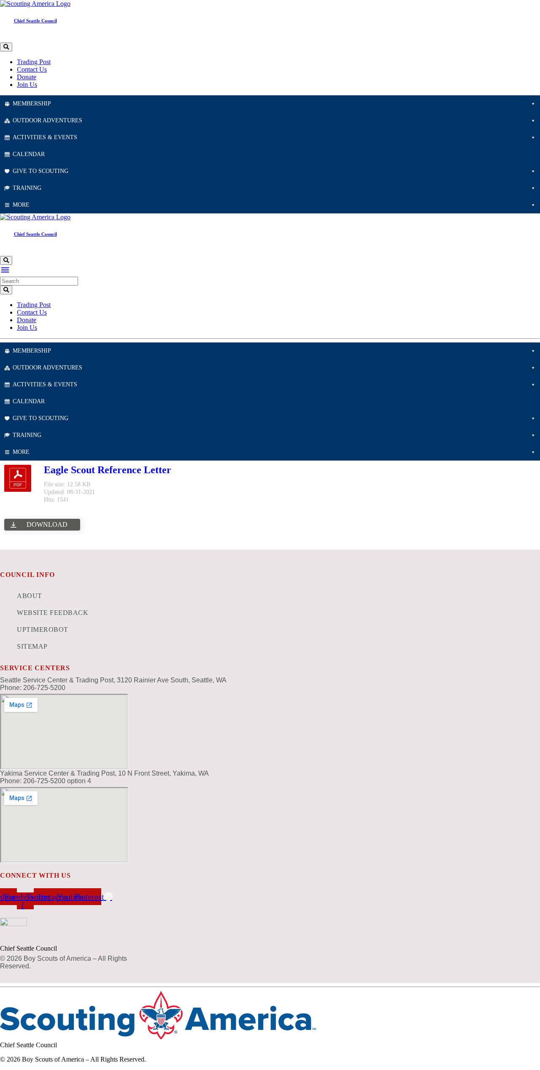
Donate (26, 77)
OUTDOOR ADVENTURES (47, 120)
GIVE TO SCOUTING (40, 171)
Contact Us (32, 69)
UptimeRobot (42, 629)
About (29, 595)
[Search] (6, 47)
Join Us (27, 84)
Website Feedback (52, 612)
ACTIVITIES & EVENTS (45, 137)
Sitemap (32, 646)
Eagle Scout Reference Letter (107, 469)
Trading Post (34, 61)
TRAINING (27, 188)
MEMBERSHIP (32, 103)
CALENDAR (29, 154)
